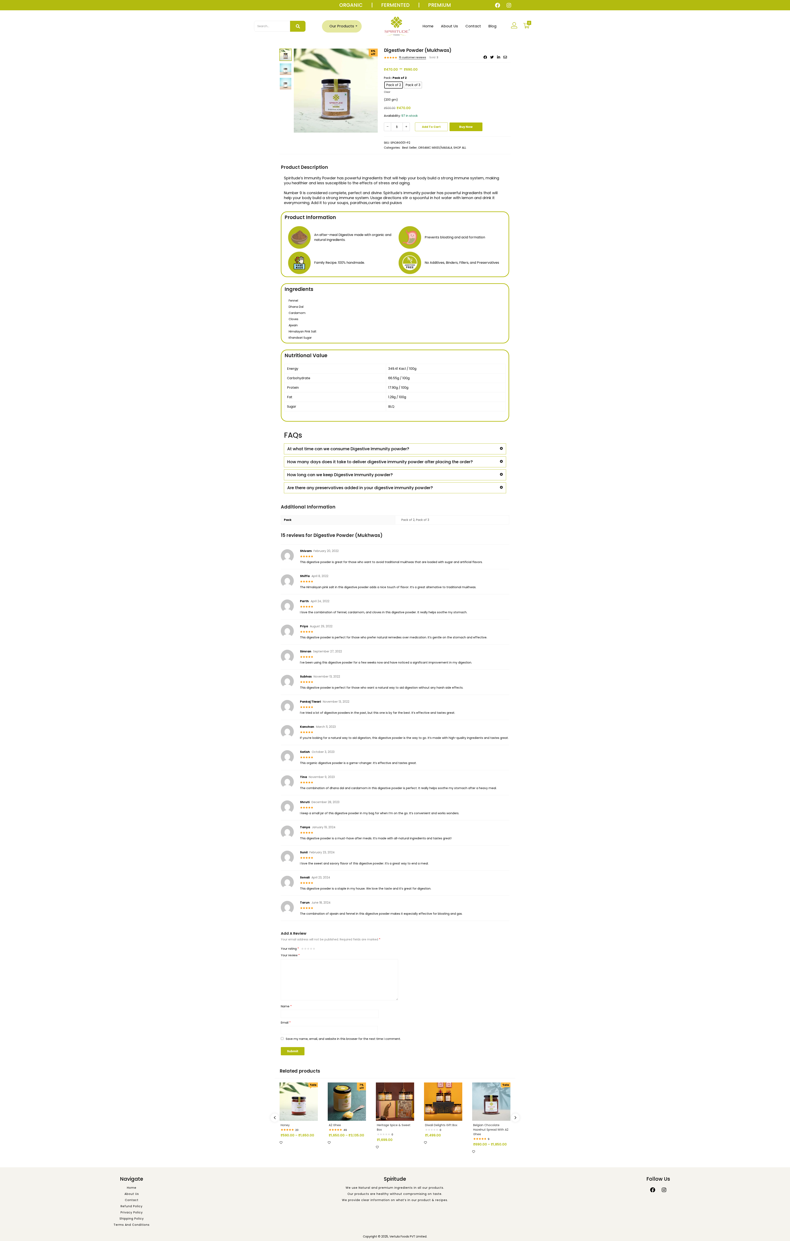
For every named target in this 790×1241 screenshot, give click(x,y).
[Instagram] (509, 5)
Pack (387, 78)
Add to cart (431, 127)
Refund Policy (132, 1206)
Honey (285, 1125)
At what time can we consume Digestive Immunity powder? (348, 449)
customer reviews (412, 57)
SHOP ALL (459, 148)
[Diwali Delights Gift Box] (443, 1101)
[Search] (298, 26)
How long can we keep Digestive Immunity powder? (340, 475)
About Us (449, 26)
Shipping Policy (132, 1219)
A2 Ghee (335, 1125)
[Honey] (299, 1101)
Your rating (290, 949)
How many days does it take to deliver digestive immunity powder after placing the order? (380, 462)
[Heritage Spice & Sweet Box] (395, 1101)
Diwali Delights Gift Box (441, 1125)
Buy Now (466, 127)
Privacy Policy (132, 1212)
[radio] (393, 85)
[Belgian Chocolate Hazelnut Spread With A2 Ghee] (491, 1101)
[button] (526, 25)
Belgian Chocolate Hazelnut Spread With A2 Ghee (490, 1129)
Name (286, 1006)
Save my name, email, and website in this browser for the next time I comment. (343, 1039)
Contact (473, 26)
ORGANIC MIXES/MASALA (435, 148)
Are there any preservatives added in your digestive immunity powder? (360, 488)
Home (428, 26)
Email (286, 1023)
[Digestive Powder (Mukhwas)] (485, 57)
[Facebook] (497, 5)
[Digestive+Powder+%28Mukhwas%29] (492, 57)
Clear (387, 92)
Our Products (341, 26)
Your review (290, 955)
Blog (492, 26)
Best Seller (409, 148)
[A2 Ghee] (347, 1101)
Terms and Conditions (132, 1225)
